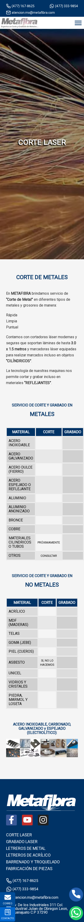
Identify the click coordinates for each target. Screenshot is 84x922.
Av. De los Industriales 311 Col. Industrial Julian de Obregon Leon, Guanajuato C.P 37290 (40, 908)
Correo (7, 903)
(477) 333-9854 (66, 6)
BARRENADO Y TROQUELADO (33, 861)
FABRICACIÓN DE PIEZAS (29, 868)
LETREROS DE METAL (26, 848)
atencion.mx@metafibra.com (33, 12)
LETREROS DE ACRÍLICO (28, 855)
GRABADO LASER (22, 841)
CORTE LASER (19, 834)
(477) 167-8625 (23, 6)
